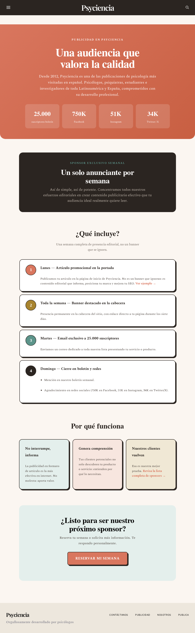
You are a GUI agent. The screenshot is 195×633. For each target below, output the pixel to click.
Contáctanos (118, 614)
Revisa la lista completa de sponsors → (149, 473)
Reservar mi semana (97, 558)
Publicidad (142, 614)
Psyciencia (97, 7)
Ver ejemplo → (145, 283)
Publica (183, 614)
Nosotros (164, 614)
